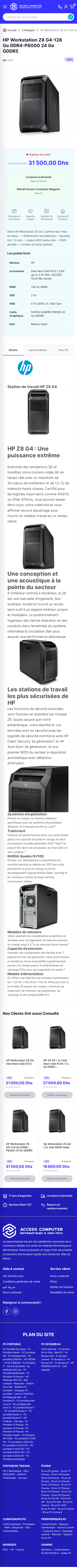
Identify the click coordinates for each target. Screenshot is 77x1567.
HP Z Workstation (12, 1471)
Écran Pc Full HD (50, 1498)
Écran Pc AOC (58, 1505)
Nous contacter (12, 1292)
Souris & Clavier (65, 1527)
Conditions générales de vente (21, 1281)
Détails (13, 350)
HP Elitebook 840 (12, 1397)
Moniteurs (46, 1549)
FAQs (53, 1281)
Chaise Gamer (61, 1549)
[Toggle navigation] (5, 6)
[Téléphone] (60, 6)
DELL (5, 1549)
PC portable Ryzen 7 (24, 1407)
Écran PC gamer (50, 1471)
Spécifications (38, 350)
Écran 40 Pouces (60, 1495)
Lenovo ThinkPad (23, 1393)
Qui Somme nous (13, 1275)
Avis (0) (63, 350)
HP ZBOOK (30, 1359)
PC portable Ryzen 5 (15, 1410)
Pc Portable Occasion (14, 1349)
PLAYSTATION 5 (49, 1553)
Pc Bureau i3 (58, 1359)
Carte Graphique (12, 1524)
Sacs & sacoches (16, 1366)
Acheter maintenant (20, 1095)
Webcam (56, 1534)
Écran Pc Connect (52, 1512)
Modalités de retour (62, 1292)
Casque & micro (51, 1531)
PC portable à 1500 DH (20, 1442)
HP (12, 1549)
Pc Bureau (64, 1349)
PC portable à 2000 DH (15, 1445)
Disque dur (18, 1527)
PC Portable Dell (17, 1356)
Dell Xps (18, 1421)
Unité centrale (48, 1349)
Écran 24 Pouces (50, 1484)
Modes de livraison (61, 1286)
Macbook (19, 1383)
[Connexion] (66, 7)
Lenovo (20, 1549)
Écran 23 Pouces (60, 1481)
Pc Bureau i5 (61, 1362)
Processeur (29, 1524)
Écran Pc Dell (54, 1502)
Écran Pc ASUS (66, 1508)
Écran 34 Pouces (50, 1491)
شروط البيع (9, 1286)
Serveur (23, 1478)
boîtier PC (66, 1553)
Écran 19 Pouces (60, 1474)
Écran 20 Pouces (50, 1478)
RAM (7, 1527)
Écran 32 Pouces (60, 1488)
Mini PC (59, 1352)
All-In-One (46, 1352)
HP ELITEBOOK (12, 1362)
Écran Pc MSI (48, 1508)
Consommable (49, 1524)
